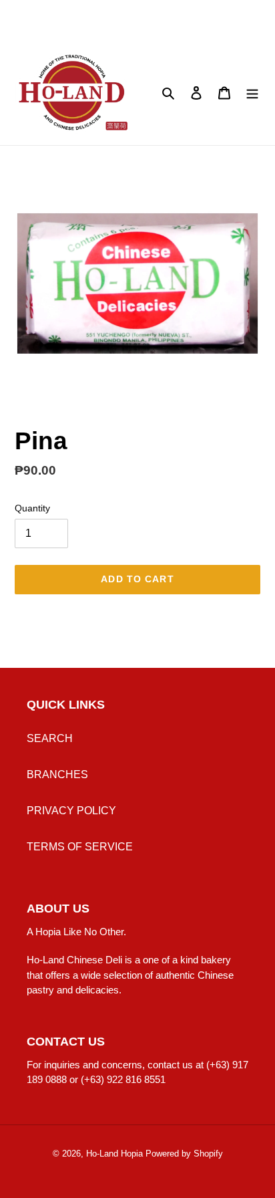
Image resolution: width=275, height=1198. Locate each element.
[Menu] (252, 92)
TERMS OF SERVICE (80, 846)
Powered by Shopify (184, 1154)
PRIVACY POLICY (71, 810)
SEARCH (50, 738)
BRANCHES (57, 774)
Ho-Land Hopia (114, 1154)
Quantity (32, 508)
